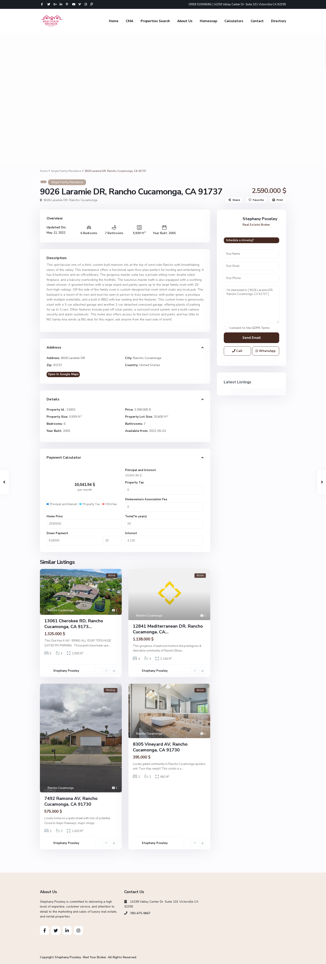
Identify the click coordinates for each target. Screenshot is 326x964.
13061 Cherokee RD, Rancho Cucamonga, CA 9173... (73, 624)
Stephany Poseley (66, 671)
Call (238, 351)
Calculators (233, 21)
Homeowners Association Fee (146, 499)
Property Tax (134, 483)
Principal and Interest (140, 470)
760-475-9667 (140, 913)
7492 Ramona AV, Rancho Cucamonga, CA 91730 (71, 801)
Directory (278, 21)
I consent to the (249, 328)
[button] (7, 99)
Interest (131, 533)
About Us (184, 21)
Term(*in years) (136, 516)
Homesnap (208, 21)
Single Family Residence (66, 171)
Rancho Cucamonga (83, 200)
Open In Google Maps (63, 374)
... (110, 646)
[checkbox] (225, 328)
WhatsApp (267, 351)
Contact (257, 21)
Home (113, 21)
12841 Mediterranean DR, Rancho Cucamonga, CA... (168, 629)
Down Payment (57, 533)
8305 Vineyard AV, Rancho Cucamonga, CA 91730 (160, 747)
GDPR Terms (261, 328)
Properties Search (155, 21)
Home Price (55, 516)
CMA (129, 21)
